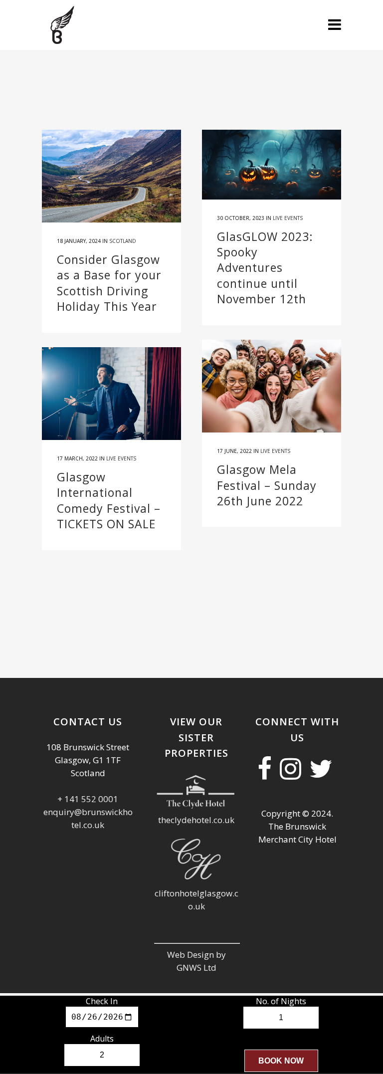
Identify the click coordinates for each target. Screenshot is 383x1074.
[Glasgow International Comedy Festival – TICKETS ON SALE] (111, 393)
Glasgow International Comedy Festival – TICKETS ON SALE (109, 500)
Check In (102, 1001)
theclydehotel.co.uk (196, 820)
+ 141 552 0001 (87, 799)
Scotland (122, 240)
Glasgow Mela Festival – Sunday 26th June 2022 (267, 485)
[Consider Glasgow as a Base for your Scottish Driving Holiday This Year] (111, 176)
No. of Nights (281, 1001)
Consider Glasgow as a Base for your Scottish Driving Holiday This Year (109, 282)
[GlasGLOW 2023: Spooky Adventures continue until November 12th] (271, 165)
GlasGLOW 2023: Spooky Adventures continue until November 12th (265, 267)
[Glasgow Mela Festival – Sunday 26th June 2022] (271, 386)
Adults (102, 1038)
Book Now (281, 1061)
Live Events (288, 218)
